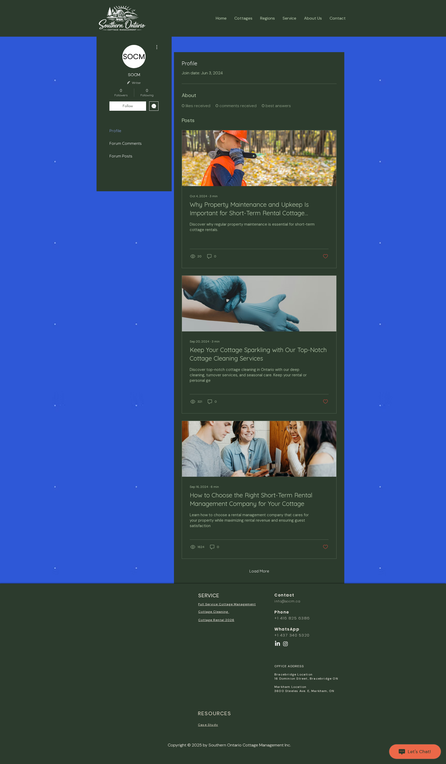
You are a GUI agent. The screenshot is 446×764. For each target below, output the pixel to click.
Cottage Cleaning (213, 612)
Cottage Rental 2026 (216, 620)
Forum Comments (125, 143)
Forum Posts (120, 156)
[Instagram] (285, 644)
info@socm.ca (287, 601)
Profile (115, 130)
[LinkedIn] (277, 644)
